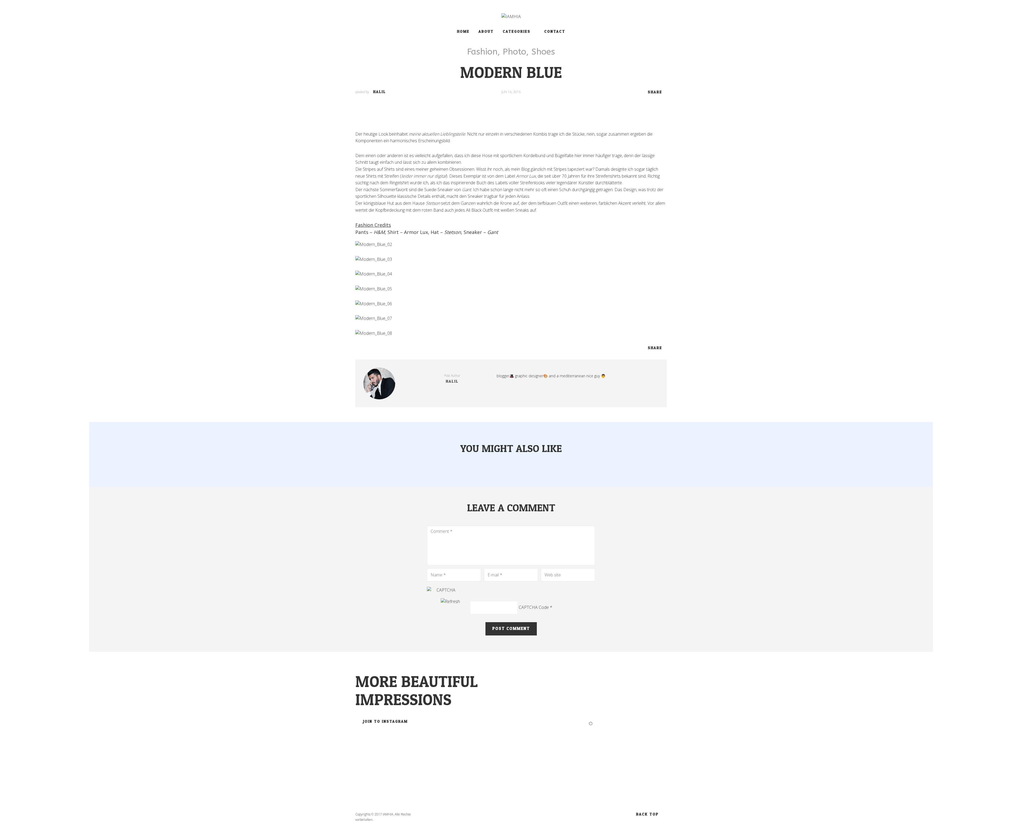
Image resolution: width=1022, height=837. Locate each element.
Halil (379, 92)
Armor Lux (416, 232)
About (486, 31)
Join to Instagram (385, 721)
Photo (514, 52)
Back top (647, 814)
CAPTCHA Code (534, 607)
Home (463, 31)
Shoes (543, 52)
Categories (516, 31)
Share (655, 92)
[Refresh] (450, 601)
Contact (554, 31)
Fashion (482, 52)
